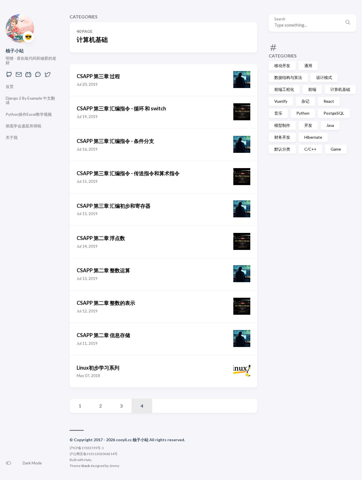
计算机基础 (340, 89)
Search (279, 19)
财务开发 (282, 137)
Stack (85, 466)
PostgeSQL (334, 113)
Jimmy (114, 466)
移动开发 (282, 65)
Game (336, 149)
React (329, 101)
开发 (308, 125)
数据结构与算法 (288, 77)
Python (302, 113)
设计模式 (324, 77)
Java (330, 125)
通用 (308, 65)
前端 (312, 89)
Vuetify (280, 101)
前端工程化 (284, 89)
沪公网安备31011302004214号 (94, 454)
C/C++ (310, 149)
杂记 (305, 101)
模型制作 (282, 125)
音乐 (278, 113)
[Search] (347, 23)
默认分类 (282, 149)
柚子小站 (15, 50)
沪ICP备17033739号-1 (87, 448)
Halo (87, 460)
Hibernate (313, 137)
